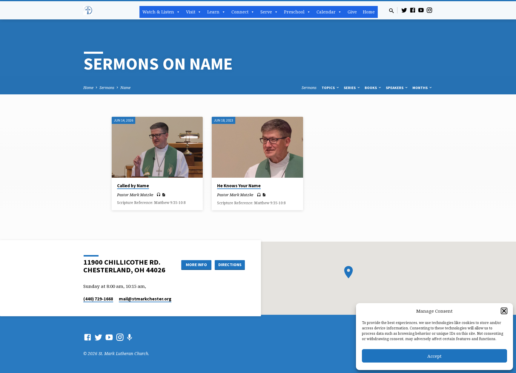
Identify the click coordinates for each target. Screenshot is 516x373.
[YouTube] (421, 10)
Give (352, 12)
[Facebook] (412, 10)
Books (371, 87)
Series (350, 87)
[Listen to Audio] (158, 194)
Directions (230, 264)
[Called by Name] (157, 147)
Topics (329, 87)
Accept (434, 356)
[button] (504, 311)
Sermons (106, 87)
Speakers (395, 87)
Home (369, 12)
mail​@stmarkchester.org (145, 299)
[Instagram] (429, 10)
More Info (196, 264)
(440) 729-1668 (98, 299)
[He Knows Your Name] (257, 147)
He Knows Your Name (239, 185)
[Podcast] (129, 337)
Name (125, 87)
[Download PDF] (163, 194)
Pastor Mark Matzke (135, 194)
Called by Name (133, 185)
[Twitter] (404, 10)
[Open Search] (391, 10)
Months (420, 87)
